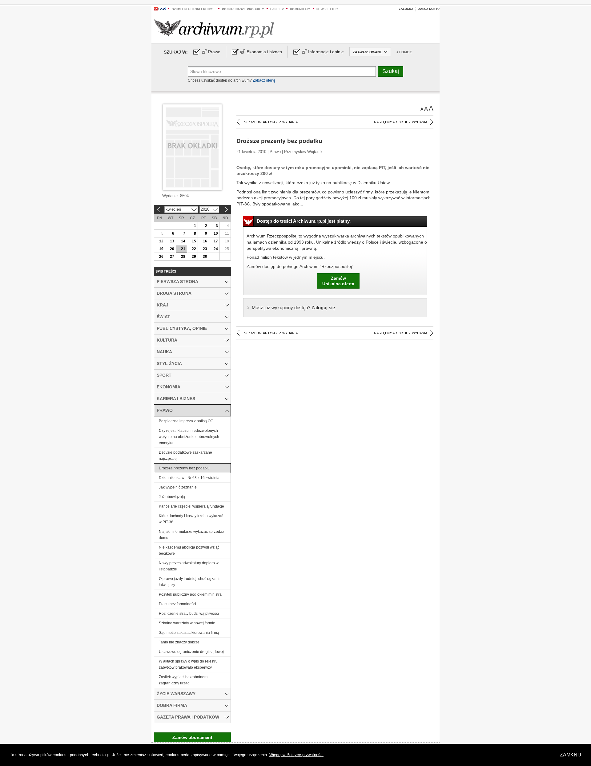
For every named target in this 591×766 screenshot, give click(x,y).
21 (183, 249)
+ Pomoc (404, 52)
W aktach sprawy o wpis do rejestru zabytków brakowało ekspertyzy (188, 664)
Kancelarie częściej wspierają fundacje (191, 506)
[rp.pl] (160, 8)
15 (194, 241)
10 (216, 233)
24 (216, 249)
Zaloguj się (293, 307)
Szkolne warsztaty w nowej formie (187, 623)
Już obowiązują (172, 497)
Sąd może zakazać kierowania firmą (189, 632)
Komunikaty (300, 9)
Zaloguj (406, 8)
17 (216, 241)
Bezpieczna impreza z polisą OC (186, 421)
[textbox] (282, 71)
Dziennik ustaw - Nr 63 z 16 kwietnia (189, 478)
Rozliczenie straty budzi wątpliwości (189, 613)
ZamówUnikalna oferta (338, 281)
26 (161, 256)
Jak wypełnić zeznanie (178, 487)
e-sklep (277, 9)
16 (205, 241)
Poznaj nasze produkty (243, 9)
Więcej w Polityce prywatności (296, 754)
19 (161, 249)
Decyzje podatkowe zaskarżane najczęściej (185, 455)
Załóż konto (429, 8)
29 (194, 256)
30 (205, 256)
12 (161, 241)
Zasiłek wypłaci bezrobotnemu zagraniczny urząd (184, 680)
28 (183, 256)
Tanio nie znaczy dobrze (179, 642)
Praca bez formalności (177, 604)
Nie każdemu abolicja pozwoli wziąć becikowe (189, 550)
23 (205, 249)
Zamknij (570, 754)
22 (194, 249)
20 (172, 249)
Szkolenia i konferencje (194, 9)
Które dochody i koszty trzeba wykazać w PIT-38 (191, 519)
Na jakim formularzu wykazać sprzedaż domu (191, 534)
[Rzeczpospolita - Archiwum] (214, 28)
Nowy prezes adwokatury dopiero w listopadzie (189, 566)
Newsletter (327, 9)
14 (183, 241)
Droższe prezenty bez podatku (184, 468)
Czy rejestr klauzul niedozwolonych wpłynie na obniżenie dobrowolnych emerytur (189, 436)
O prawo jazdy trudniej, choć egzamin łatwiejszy (190, 582)
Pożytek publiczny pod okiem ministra (190, 594)
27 (172, 256)
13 (172, 241)
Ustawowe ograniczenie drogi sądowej (191, 652)
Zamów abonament (192, 737)
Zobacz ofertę (264, 80)
